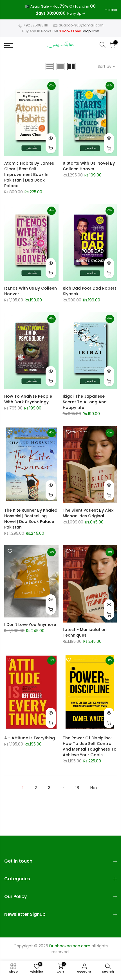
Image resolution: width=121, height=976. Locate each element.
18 (77, 788)
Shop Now (90, 31)
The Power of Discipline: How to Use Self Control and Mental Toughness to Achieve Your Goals (89, 746)
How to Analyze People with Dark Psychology (28, 399)
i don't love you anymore (30, 624)
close (11, 9)
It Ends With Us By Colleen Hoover (30, 291)
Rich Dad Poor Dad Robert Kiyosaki (89, 291)
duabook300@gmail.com (81, 25)
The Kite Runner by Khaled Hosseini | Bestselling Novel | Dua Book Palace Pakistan (30, 518)
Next (94, 788)
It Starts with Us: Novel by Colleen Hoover (89, 166)
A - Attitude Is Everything (29, 738)
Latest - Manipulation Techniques (85, 632)
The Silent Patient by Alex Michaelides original (88, 513)
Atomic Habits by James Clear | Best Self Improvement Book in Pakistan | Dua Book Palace (29, 174)
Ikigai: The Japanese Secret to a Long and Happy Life (85, 401)
